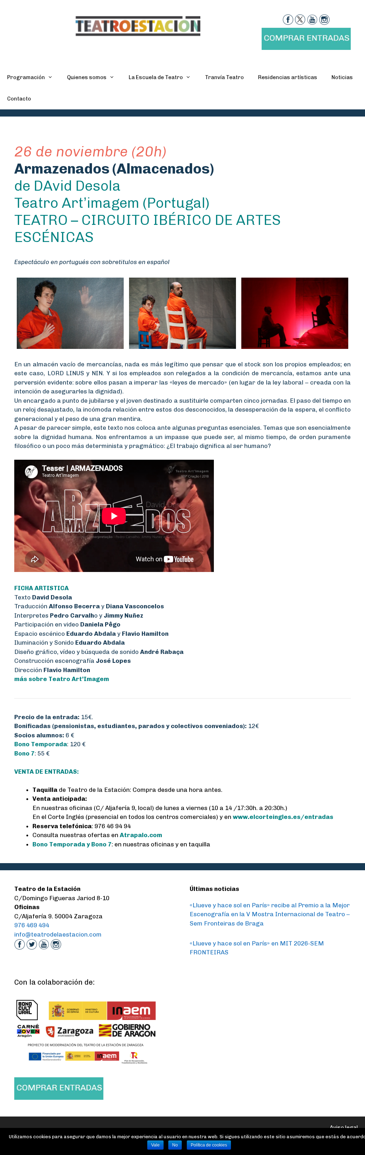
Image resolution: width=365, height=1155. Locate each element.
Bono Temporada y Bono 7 (72, 844)
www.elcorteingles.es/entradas (283, 816)
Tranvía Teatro (224, 77)
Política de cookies (209, 1145)
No (175, 1145)
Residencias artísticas (287, 77)
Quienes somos (87, 77)
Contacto (19, 99)
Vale (155, 1145)
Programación (26, 77)
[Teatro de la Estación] (138, 25)
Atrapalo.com (141, 835)
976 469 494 (31, 925)
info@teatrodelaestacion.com (58, 934)
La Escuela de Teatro (156, 77)
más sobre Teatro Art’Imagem (61, 678)
